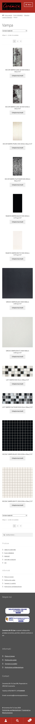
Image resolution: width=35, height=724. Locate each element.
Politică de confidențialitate (13, 586)
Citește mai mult (17, 76)
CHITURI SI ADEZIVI (10, 559)
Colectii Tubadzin (7, 17)
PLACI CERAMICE (18, 15)
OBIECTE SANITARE (10, 550)
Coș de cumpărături (27, 719)
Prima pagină (8, 15)
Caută (17, 720)
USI (5, 563)
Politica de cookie (9, 580)
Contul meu (6, 720)
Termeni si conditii (10, 583)
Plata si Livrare (9, 577)
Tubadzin (26, 15)
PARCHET (7, 556)
